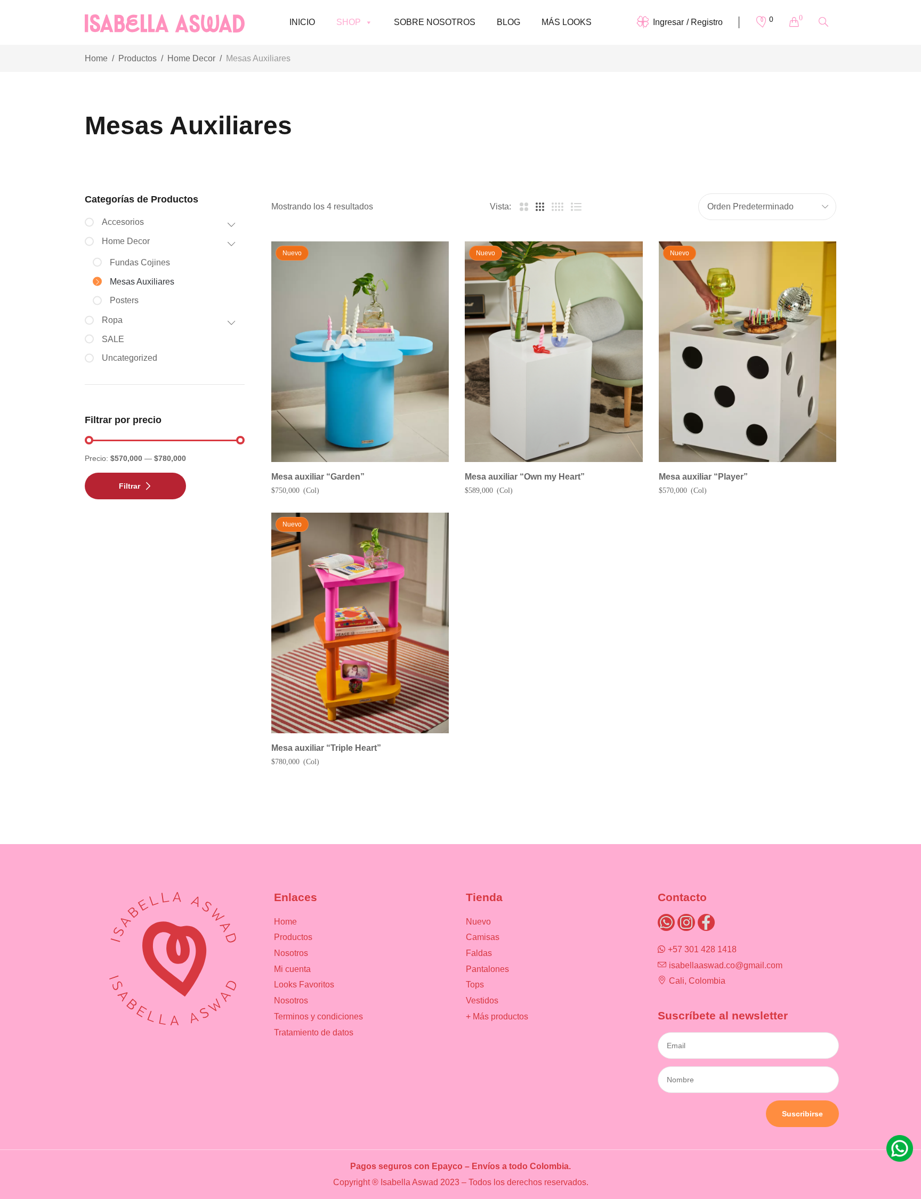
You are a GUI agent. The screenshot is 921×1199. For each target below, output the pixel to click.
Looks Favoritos (304, 984)
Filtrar (129, 486)
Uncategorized (129, 357)
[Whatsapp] (666, 922)
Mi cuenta (292, 969)
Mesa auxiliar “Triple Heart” (326, 747)
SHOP (348, 22)
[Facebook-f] (706, 922)
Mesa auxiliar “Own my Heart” (525, 476)
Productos (137, 58)
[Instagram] (685, 922)
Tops (475, 984)
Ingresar (668, 22)
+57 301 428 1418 (702, 949)
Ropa (112, 320)
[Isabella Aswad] (165, 22)
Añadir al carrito (753, 459)
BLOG (508, 22)
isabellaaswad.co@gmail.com (725, 965)
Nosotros (291, 953)
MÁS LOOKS (567, 22)
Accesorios (123, 221)
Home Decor (191, 58)
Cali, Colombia (697, 980)
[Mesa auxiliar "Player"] (747, 351)
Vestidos (482, 1000)
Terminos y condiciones (318, 1016)
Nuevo (478, 921)
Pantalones (487, 969)
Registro (707, 22)
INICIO (302, 22)
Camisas (482, 937)
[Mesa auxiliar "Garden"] (360, 351)
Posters (124, 300)
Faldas (479, 953)
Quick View (426, 293)
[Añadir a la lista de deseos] (426, 264)
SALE (113, 339)
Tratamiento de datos (313, 1032)
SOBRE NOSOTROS (434, 22)
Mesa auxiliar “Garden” (318, 476)
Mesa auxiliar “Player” (703, 476)
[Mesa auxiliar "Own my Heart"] (553, 351)
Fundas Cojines (140, 262)
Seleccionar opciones (366, 459)
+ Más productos (497, 1016)
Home (96, 58)
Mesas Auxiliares (142, 281)
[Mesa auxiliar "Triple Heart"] (360, 623)
